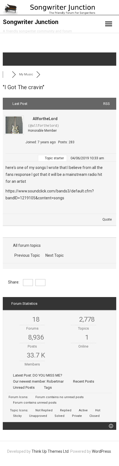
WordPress (101, 451)
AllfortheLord (45, 118)
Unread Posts (24, 387)
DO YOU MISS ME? (47, 375)
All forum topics (26, 245)
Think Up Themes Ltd (50, 451)
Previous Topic (26, 255)
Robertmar (55, 381)
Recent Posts (83, 381)
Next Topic (55, 255)
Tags (48, 387)
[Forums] (7, 74)
